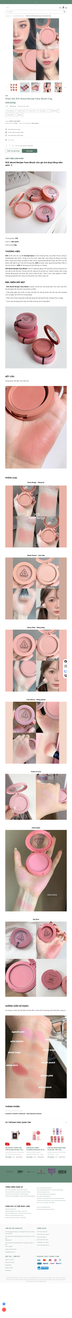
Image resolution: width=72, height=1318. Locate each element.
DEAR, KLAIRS (9, 1267)
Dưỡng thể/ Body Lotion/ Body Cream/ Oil (16, 1211)
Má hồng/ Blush (24, 1194)
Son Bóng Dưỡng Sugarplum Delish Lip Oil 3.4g (35, 1149)
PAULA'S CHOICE (9, 1262)
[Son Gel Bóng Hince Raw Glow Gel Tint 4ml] (57, 1135)
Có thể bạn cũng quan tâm (18, 1122)
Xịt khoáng (52, 1202)
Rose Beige (10, 111)
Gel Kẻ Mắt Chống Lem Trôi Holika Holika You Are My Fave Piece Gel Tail (14, 1149)
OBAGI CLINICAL (9, 1259)
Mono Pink (32, 111)
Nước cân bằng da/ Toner (43, 1192)
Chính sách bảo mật (42, 1231)
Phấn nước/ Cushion (22, 1189)
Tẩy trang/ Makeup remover (44, 1190)
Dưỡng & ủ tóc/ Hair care (24, 1213)
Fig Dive (19, 115)
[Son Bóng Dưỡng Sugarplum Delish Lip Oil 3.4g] (36, 1135)
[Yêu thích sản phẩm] (60, 8)
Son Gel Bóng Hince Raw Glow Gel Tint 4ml (56, 1149)
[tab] (14, 158)
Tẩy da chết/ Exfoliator (58, 1198)
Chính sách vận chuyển (43, 1234)
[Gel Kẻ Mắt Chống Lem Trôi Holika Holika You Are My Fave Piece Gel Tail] (15, 1135)
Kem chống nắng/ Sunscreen (44, 1187)
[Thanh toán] (49, 1262)
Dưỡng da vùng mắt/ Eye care (44, 1198)
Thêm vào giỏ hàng (13, 151)
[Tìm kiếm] (64, 12)
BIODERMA (8, 1265)
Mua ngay (29, 151)
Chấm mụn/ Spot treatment (58, 1200)
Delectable (10, 115)
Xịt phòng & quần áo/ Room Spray (45, 1209)
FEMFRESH (8, 1270)
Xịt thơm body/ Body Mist (43, 1207)
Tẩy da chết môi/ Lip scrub (43, 1200)
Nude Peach (21, 111)
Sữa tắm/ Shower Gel (10, 1209)
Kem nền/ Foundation (10, 1189)
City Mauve (42, 111)
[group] (36, 49)
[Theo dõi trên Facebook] (65, 661)
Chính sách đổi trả (41, 1237)
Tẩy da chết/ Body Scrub (11, 1213)
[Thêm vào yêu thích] (9, 140)
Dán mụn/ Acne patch (42, 1202)
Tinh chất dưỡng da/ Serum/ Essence (46, 1194)
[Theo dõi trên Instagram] (65, 666)
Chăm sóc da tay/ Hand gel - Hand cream (15, 1217)
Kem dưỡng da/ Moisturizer (44, 1196)
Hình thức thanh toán (42, 1239)
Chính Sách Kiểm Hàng (43, 1245)
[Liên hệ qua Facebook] (4, 1304)
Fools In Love (54, 111)
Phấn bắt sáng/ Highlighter (12, 1196)
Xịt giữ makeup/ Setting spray (27, 1196)
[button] (65, 87)
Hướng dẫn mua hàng (42, 1242)
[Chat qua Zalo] (65, 671)
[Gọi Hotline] (65, 675)
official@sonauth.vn (10, 1252)
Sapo (44, 1281)
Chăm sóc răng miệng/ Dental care (14, 1215)
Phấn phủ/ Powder (25, 1192)
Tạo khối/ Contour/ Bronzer (12, 1194)
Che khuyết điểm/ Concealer (12, 1192)
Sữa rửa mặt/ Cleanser (57, 1190)
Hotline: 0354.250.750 (10, 1249)
